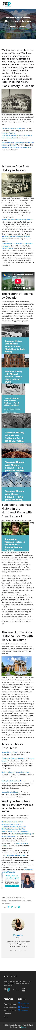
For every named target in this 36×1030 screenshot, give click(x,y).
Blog (6, 1017)
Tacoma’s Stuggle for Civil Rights (13, 128)
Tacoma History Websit (10, 752)
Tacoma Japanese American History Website (17, 220)
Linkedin (24, 1010)
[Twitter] (12, 907)
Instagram (25, 1003)
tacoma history (7, 904)
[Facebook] (8, 907)
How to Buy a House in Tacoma (12, 822)
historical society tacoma (15, 897)
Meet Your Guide (10, 1007)
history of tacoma (8, 901)
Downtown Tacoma (15, 29)
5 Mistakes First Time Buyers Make (14, 827)
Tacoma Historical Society (10, 792)
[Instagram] (15, 907)
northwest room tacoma (22, 901)
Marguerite (18, 935)
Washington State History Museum (13, 781)
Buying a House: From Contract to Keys (15, 831)
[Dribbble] (18, 907)
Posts (26, 29)
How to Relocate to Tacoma (11, 824)
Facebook (25, 1007)
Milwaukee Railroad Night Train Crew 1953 (16, 147)
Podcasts (7, 1014)
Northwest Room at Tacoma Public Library (16, 772)
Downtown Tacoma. (8, 133)
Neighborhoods (10, 1010)
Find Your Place (10, 1004)
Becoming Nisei (7, 248)
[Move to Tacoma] (7, 4)
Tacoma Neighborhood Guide (14, 855)
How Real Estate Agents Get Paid (13, 829)
